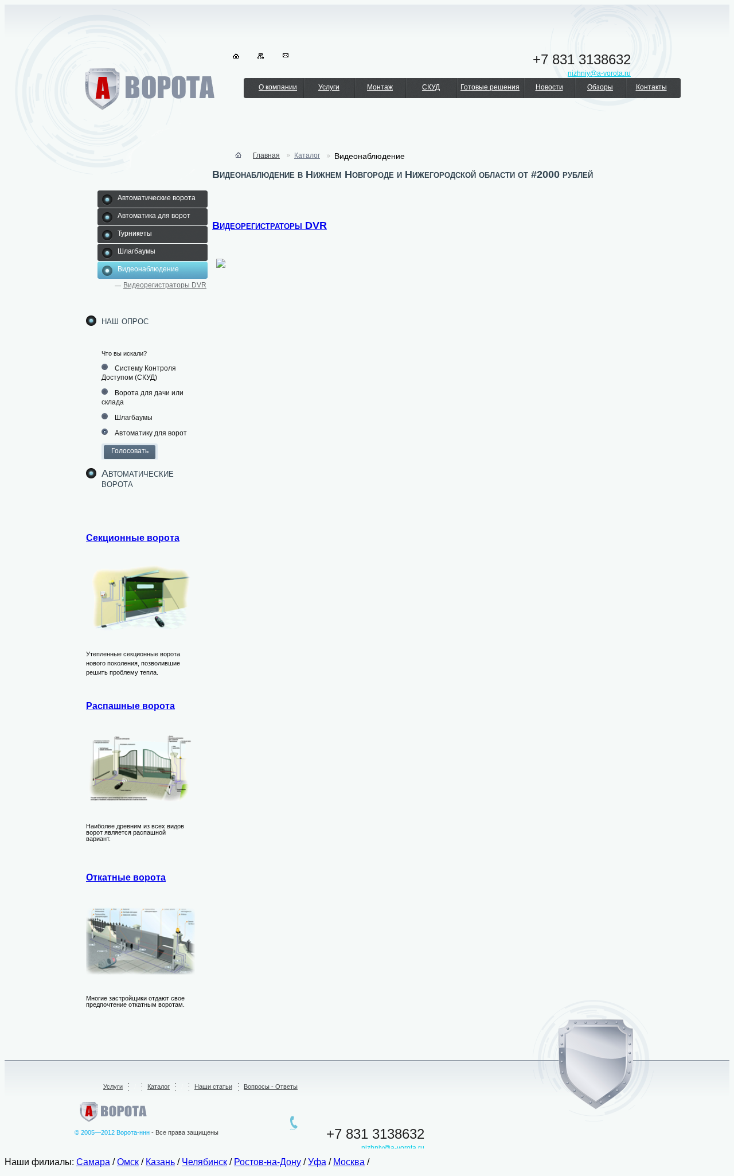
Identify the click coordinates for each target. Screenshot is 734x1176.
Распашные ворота (130, 706)
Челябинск (204, 1162)
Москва (349, 1162)
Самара (93, 1162)
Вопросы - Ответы (271, 1086)
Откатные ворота (126, 877)
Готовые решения (490, 87)
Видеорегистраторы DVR (164, 285)
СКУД (431, 87)
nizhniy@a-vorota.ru (392, 1148)
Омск (128, 1162)
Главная (266, 155)
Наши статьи (213, 1086)
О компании (278, 87)
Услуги (328, 87)
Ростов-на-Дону (267, 1162)
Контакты (651, 87)
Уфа (317, 1162)
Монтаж (380, 87)
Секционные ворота (132, 538)
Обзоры (600, 87)
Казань (160, 1162)
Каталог (307, 155)
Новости (549, 87)
